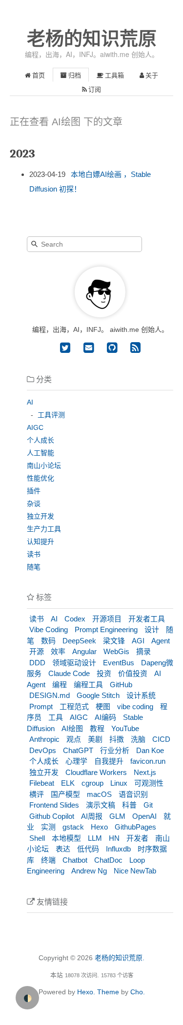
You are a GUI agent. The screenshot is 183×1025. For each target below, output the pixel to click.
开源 (36, 651)
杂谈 (34, 503)
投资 (104, 673)
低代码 (88, 849)
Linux (118, 783)
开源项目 (107, 619)
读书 (34, 554)
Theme (107, 992)
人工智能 (40, 453)
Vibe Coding (48, 629)
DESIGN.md (49, 695)
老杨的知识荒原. (119, 958)
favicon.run (147, 761)
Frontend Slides (54, 805)
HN (114, 838)
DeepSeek (79, 641)
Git (148, 805)
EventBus (118, 662)
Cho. (136, 992)
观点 (73, 739)
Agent (160, 641)
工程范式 (74, 706)
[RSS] (133, 347)
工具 (55, 717)
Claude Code (69, 673)
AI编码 (105, 717)
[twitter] (65, 347)
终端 (48, 860)
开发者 (137, 838)
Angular (84, 651)
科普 (129, 805)
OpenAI (144, 816)
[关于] (100, 315)
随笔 (34, 567)
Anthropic (44, 739)
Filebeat (41, 783)
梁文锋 (114, 641)
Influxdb (118, 849)
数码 (48, 641)
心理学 (76, 761)
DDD (37, 662)
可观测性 (148, 783)
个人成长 (40, 440)
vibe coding (135, 706)
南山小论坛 (44, 465)
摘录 (143, 651)
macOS (99, 794)
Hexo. (85, 992)
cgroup (92, 783)
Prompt (41, 706)
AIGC (35, 427)
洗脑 (138, 739)
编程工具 (88, 684)
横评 (36, 794)
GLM (117, 816)
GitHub (121, 684)
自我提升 (108, 761)
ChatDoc (108, 860)
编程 (59, 684)
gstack (73, 827)
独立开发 (40, 516)
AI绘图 (72, 728)
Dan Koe (150, 750)
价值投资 (132, 673)
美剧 (95, 739)
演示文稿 (100, 805)
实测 (48, 827)
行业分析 (114, 750)
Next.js (145, 772)
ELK (68, 783)
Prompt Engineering (106, 629)
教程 (97, 728)
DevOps (42, 750)
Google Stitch (98, 695)
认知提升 (40, 541)
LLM (95, 838)
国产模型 (65, 794)
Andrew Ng (89, 871)
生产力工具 (44, 529)
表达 (63, 849)
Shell (37, 838)
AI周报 (91, 816)
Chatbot (74, 860)
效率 (58, 651)
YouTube (125, 728)
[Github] (110, 347)
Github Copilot (51, 816)
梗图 (103, 706)
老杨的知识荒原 (92, 38)
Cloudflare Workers (96, 772)
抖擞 (116, 739)
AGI (138, 641)
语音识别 (133, 794)
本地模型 (66, 838)
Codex (74, 619)
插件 (34, 491)
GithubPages (135, 827)
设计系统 (141, 695)
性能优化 (40, 478)
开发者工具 (146, 619)
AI (30, 402)
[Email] (87, 347)
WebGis (116, 651)
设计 (151, 629)
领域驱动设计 (74, 662)
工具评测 (51, 415)
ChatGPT (78, 750)
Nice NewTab (135, 871)
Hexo (99, 827)
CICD (161, 739)
